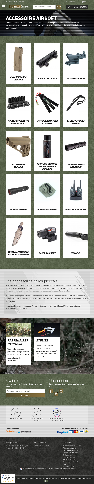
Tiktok (56, 393)
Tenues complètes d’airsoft (72, 446)
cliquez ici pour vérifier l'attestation (64, 469)
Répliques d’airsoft (69, 448)
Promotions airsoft (69, 457)
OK (46, 481)
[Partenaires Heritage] (18, 330)
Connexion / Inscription (76, 2)
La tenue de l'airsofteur (71, 450)
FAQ (64, 464)
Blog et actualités (69, 460)
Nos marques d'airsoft (70, 462)
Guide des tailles (68, 466)
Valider (58, 7)
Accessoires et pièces (70, 453)
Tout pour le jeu (68, 455)
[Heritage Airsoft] (20, 7)
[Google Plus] (61, 391)
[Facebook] (51, 391)
